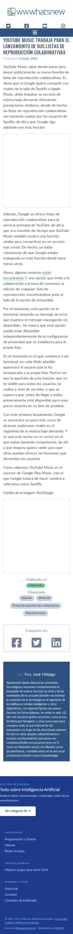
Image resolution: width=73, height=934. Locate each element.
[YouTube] (46, 25)
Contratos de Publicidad (20, 900)
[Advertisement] (36, 170)
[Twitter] (10, 25)
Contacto (11, 894)
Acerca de (11, 888)
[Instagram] (65, 25)
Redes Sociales (15, 851)
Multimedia (36, 585)
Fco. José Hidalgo (40, 674)
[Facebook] (28, 25)
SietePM (59, 928)
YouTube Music (36, 613)
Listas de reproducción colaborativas (36, 605)
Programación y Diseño (20, 839)
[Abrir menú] (36, 32)
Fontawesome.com (26, 928)
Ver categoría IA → (18, 811)
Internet (45, 598)
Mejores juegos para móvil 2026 (26, 870)
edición (27, 598)
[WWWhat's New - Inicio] (36, 11)
